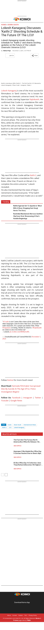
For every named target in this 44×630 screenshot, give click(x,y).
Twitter (38, 397)
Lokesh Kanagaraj (9, 90)
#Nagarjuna (6, 328)
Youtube (5, 400)
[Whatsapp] (10, 421)
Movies (38, 618)
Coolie (9, 425)
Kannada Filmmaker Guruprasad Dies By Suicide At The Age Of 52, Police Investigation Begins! (20, 389)
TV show (15, 620)
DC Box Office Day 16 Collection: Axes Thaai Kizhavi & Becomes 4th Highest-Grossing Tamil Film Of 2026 (28, 464)
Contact (14, 615)
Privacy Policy (33, 615)
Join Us (12, 55)
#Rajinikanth (37, 328)
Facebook (16, 397)
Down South (13, 25)
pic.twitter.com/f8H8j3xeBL (19, 332)
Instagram (27, 397)
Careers (20, 615)
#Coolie (6, 322)
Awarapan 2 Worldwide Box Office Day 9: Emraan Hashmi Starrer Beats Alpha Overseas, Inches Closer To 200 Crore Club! (28, 452)
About (9, 615)
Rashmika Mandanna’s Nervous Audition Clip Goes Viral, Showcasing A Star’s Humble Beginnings (28, 216)
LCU (10, 427)
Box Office (17, 446)
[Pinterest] (22, 599)
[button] (35, 55)
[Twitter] (6, 421)
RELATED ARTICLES (9, 434)
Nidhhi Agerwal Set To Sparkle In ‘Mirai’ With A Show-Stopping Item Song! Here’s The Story (27, 208)
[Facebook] (3, 421)
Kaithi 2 (32, 175)
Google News (16, 400)
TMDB (28, 620)
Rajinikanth (34, 99)
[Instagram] (19, 599)
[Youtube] (28, 599)
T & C (25, 615)
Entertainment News (30, 425)
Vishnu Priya (7, 50)
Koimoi (10, 380)
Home (3, 25)
